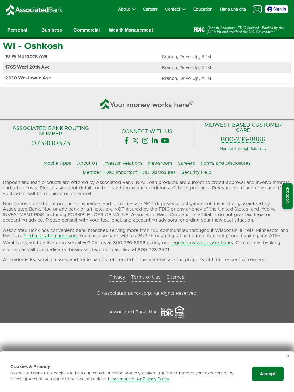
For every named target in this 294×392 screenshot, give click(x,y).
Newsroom (160, 163)
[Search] (257, 9)
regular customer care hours (202, 242)
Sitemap (176, 277)
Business (51, 30)
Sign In (279, 9)
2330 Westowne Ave (28, 78)
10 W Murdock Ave (26, 56)
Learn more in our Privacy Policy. (139, 379)
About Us (87, 163)
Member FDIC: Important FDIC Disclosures (129, 172)
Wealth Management (131, 30)
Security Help (196, 172)
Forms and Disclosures (226, 163)
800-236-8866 (243, 139)
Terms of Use (146, 277)
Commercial (87, 30)
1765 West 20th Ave (27, 67)
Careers (186, 163)
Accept (268, 374)
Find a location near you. (51, 236)
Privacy (117, 277)
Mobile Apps (57, 163)
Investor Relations (122, 163)
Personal (17, 30)
